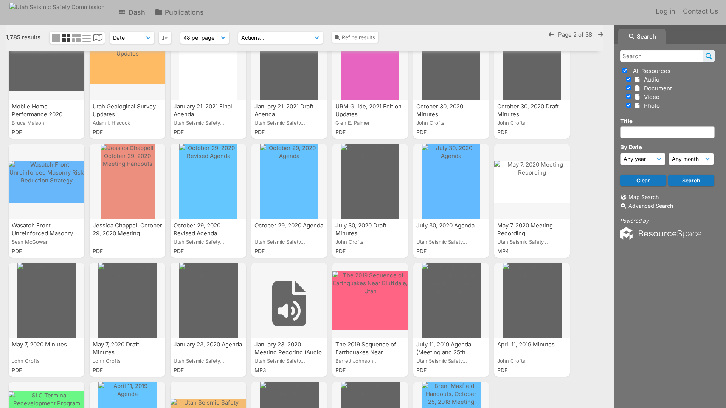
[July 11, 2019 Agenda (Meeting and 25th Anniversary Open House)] (451, 300)
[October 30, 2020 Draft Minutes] (532, 62)
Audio (650, 79)
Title (626, 121)
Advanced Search (650, 205)
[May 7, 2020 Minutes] (46, 300)
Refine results (358, 37)
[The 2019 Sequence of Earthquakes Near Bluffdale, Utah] (370, 300)
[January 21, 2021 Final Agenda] (208, 62)
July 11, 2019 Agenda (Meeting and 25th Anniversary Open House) (450, 352)
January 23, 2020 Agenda (208, 344)
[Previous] (551, 34)
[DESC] (165, 38)
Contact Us (700, 11)
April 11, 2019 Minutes (526, 344)
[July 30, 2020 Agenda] (451, 181)
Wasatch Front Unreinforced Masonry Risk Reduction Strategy (45, 233)
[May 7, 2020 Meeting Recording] (532, 181)
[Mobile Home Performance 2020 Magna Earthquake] (46, 62)
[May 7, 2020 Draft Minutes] (127, 300)
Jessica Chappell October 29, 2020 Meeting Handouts (127, 233)
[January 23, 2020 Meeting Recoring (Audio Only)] (289, 300)
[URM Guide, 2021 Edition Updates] (370, 62)
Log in (665, 11)
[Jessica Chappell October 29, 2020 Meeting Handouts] (127, 181)
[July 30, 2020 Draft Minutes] (370, 181)
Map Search (643, 197)
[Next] (600, 34)
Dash (136, 12)
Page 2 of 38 (576, 34)
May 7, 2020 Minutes (40, 344)
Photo (650, 105)
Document (656, 88)
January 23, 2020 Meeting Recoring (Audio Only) (288, 352)
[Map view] (97, 38)
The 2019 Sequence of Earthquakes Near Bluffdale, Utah (365, 352)
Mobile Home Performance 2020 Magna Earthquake (37, 114)
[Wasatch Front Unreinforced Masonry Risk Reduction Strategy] (46, 181)
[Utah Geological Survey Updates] (127, 62)
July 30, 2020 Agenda (446, 225)
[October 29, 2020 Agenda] (289, 181)
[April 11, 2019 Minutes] (532, 300)
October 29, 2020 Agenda (288, 225)
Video (650, 96)
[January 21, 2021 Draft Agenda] (289, 62)
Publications (183, 12)
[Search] (709, 56)
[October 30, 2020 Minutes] (451, 62)
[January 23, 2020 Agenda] (208, 300)
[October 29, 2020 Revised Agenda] (208, 181)
